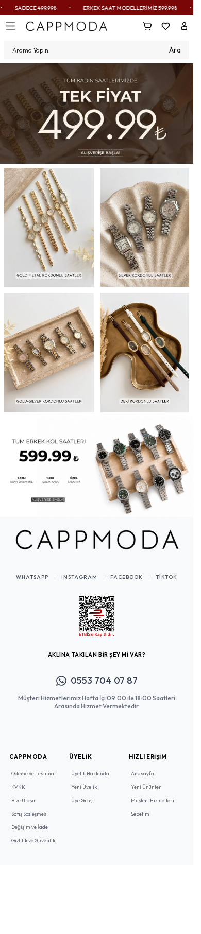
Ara (175, 50)
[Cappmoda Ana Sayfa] (96, 532)
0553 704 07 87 (104, 673)
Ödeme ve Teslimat (33, 766)
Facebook (126, 569)
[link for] (96, 111)
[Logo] (66, 26)
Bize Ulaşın (24, 792)
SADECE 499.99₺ (22, 7)
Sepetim (140, 806)
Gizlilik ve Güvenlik (33, 832)
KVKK (18, 779)
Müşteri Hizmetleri (152, 792)
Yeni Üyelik (84, 779)
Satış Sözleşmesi (29, 806)
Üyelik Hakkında (90, 766)
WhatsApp (32, 569)
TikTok (166, 569)
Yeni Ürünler (146, 779)
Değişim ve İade (29, 819)
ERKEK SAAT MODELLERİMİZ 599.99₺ (116, 7)
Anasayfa (142, 766)
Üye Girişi (82, 792)
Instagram (79, 569)
